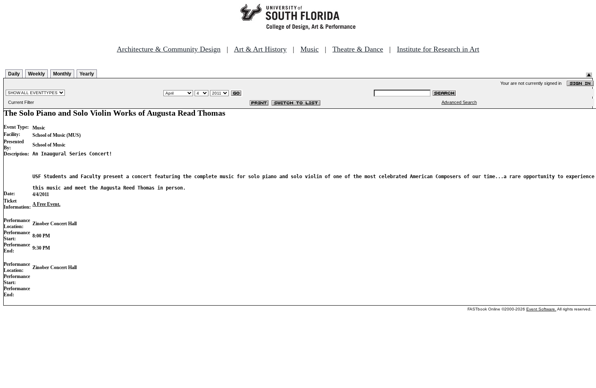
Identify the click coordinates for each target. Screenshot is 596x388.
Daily (14, 74)
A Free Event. (46, 204)
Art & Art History (260, 49)
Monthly (62, 74)
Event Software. (541, 309)
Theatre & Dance (357, 49)
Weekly (36, 74)
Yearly (86, 74)
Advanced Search (459, 102)
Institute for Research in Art (438, 49)
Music (309, 49)
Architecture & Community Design (169, 49)
